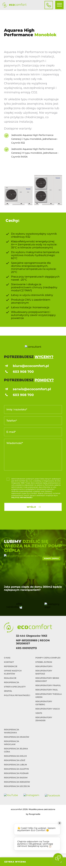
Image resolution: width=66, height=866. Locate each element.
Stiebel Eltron (43, 662)
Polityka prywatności (17, 695)
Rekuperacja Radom (15, 777)
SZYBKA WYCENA (15, 861)
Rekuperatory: (44, 666)
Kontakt (9, 662)
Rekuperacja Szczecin (17, 786)
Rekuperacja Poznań (16, 773)
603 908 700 (23, 372)
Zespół (8, 691)
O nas (7, 658)
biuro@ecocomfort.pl (31, 366)
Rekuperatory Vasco (47, 709)
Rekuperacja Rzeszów (17, 782)
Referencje (10, 666)
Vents (38, 713)
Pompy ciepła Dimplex (48, 658)
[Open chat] (58, 858)
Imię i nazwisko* (16, 409)
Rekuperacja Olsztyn (16, 769)
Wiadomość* (14, 443)
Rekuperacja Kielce (15, 756)
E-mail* (11, 431)
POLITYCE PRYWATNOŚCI (21, 497)
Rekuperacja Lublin (15, 764)
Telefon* (11, 420)
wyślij (31, 507)
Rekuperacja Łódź (14, 760)
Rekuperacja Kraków (16, 737)
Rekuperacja (11, 682)
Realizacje (10, 678)
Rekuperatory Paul (46, 690)
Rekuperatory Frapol (48, 685)
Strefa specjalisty (15, 686)
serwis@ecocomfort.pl (32, 389)
